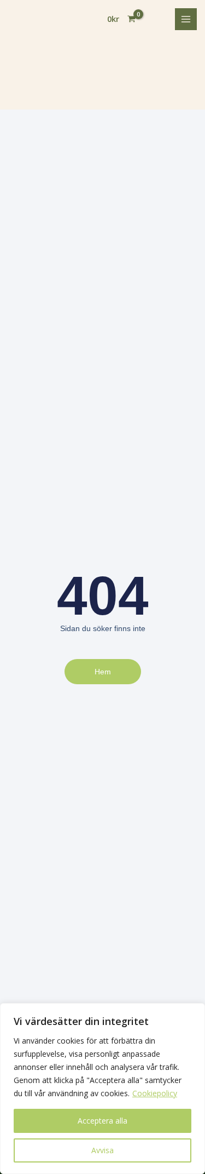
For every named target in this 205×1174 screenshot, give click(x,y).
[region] (102, 1088)
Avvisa (102, 1150)
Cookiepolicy (154, 1093)
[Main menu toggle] (186, 19)
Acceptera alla (102, 1120)
